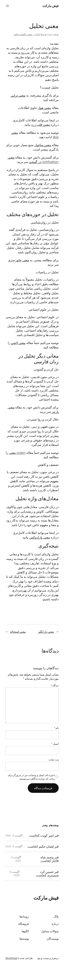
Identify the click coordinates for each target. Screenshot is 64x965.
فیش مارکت (50, 6)
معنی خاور (22, 260)
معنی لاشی (18, 343)
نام (56, 728)
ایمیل (55, 743)
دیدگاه (55, 685)
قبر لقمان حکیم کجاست (43, 846)
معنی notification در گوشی (33, 159)
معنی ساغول (42, 145)
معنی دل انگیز (46, 632)
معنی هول (44, 108)
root (37, 34)
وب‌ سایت (54, 759)
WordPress (11, 958)
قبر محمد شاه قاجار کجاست (50, 859)
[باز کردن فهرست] (7, 6)
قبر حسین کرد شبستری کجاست (47, 873)
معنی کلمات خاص (23, 34)
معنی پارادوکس (39, 537)
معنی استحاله (18, 632)
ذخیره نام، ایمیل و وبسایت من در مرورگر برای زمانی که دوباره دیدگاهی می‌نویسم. (31, 776)
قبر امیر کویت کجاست (44, 835)
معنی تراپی (18, 95)
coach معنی (17, 452)
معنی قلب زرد (40, 124)
